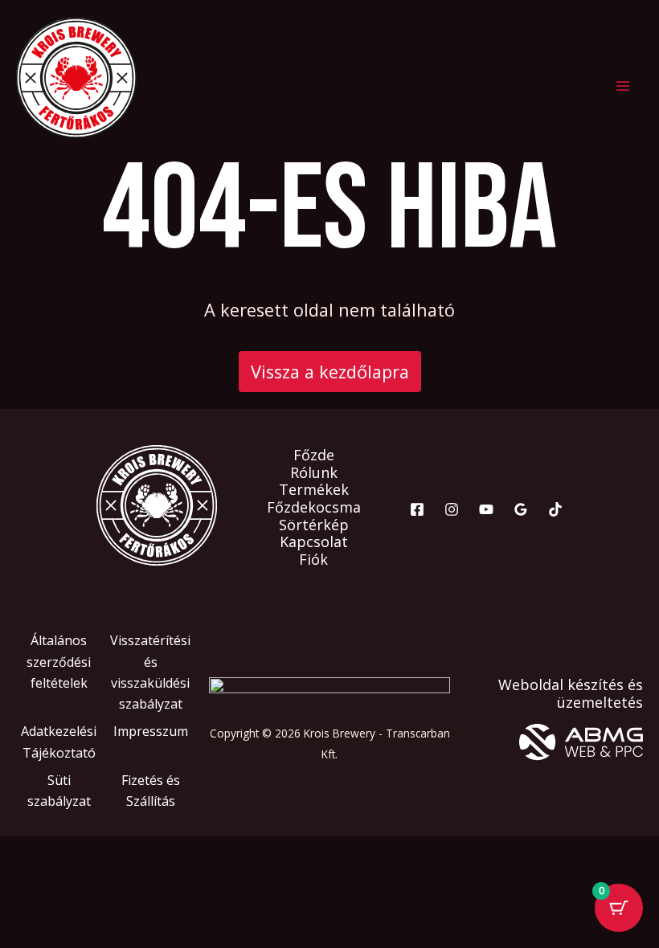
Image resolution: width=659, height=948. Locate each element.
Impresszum (150, 731)
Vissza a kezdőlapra (330, 371)
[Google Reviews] (521, 509)
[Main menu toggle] (622, 86)
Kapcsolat (314, 542)
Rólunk (314, 473)
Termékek (314, 490)
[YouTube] (486, 509)
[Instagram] (451, 509)
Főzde (313, 455)
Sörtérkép (314, 525)
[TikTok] (555, 509)
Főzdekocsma (314, 508)
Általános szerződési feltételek (59, 661)
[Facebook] (417, 509)
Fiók (313, 560)
